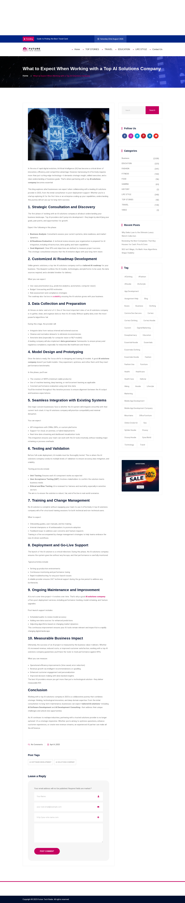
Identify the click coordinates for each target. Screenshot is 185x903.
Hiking (126, 386)
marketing (128, 394)
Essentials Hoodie (131, 357)
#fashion (142, 277)
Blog (146, 299)
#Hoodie (127, 284)
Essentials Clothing (132, 350)
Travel (142, 445)
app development (131, 291)
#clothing (128, 277)
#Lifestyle (141, 284)
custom (127, 328)
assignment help (131, 299)
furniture (144, 364)
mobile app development (134, 401)
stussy (145, 430)
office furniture (145, 416)
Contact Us (157, 49)
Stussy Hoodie (130, 437)
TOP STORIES (92, 49)
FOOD (124, 179)
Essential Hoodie (131, 342)
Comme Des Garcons (133, 313)
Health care (129, 379)
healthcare (140, 372)
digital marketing (144, 328)
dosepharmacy (130, 335)
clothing (152, 306)
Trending (29, 39)
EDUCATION (124, 49)
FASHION (125, 168)
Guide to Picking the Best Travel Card (52, 39)
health (127, 372)
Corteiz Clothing (130, 321)
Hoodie (138, 386)
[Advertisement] (75, 17)
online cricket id (130, 423)
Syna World (146, 437)
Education (147, 335)
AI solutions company (65, 762)
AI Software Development (40, 762)
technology (129, 445)
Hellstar (143, 379)
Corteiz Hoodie (149, 321)
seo (145, 423)
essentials (148, 342)
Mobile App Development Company (138, 408)
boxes (127, 306)
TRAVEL (109, 49)
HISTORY (125, 189)
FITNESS (125, 174)
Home (77, 49)
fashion (148, 357)
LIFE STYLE (141, 49)
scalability (56, 296)
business (139, 306)
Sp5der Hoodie (130, 430)
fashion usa (129, 364)
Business (125, 158)
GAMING (125, 184)
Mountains (128, 416)
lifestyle (150, 386)
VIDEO (124, 210)
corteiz (151, 313)
